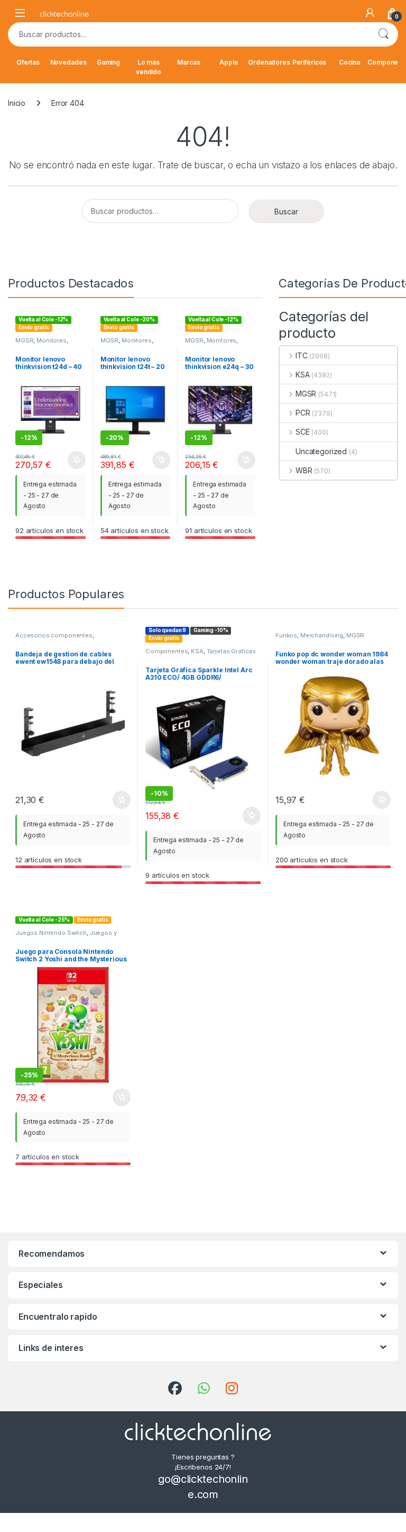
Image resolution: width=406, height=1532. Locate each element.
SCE (302, 431)
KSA (302, 374)
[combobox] (188, 34)
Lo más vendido (148, 67)
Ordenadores (269, 62)
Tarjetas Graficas (231, 651)
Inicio (16, 102)
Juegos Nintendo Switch (51, 932)
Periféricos (309, 62)
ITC (301, 355)
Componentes (166, 651)
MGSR (24, 340)
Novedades (68, 62)
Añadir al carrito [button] (74, 460)
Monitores (51, 340)
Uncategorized (321, 451)
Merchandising (321, 635)
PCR (303, 412)
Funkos (286, 635)
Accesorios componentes (54, 635)
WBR (304, 470)
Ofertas (28, 62)
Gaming (108, 62)
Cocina (349, 62)
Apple (228, 62)
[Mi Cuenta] (370, 12)
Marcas (188, 62)
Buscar (383, 34)
